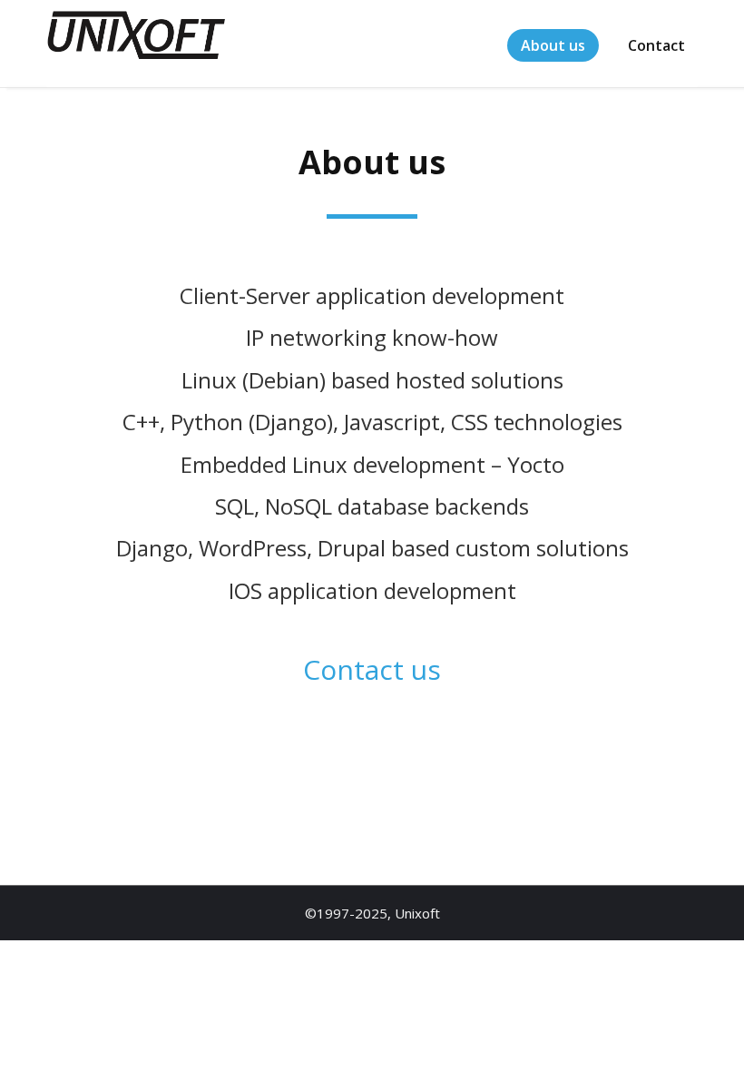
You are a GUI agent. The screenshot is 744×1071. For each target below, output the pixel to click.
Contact (656, 45)
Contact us (372, 669)
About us (553, 45)
